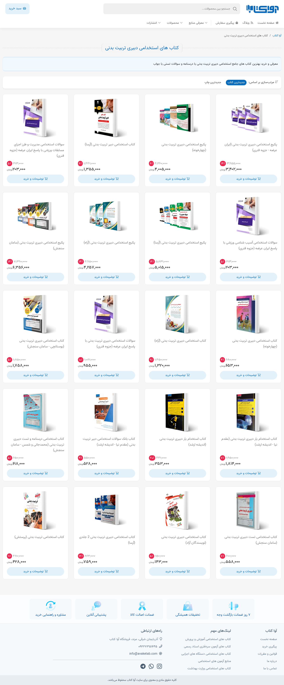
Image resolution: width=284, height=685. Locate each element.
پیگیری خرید (269, 646)
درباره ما (272, 661)
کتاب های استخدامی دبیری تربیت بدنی (142, 48)
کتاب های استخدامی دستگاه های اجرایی (206, 653)
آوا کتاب (276, 35)
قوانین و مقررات (267, 653)
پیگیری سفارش (225, 22)
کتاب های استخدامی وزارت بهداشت (209, 668)
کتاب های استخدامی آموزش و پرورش (208, 639)
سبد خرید (15, 8)
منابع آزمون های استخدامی (214, 661)
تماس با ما (270, 668)
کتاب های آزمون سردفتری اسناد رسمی (207, 646)
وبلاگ (246, 22)
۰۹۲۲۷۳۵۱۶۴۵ (147, 646)
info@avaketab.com (143, 654)
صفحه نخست (266, 22)
